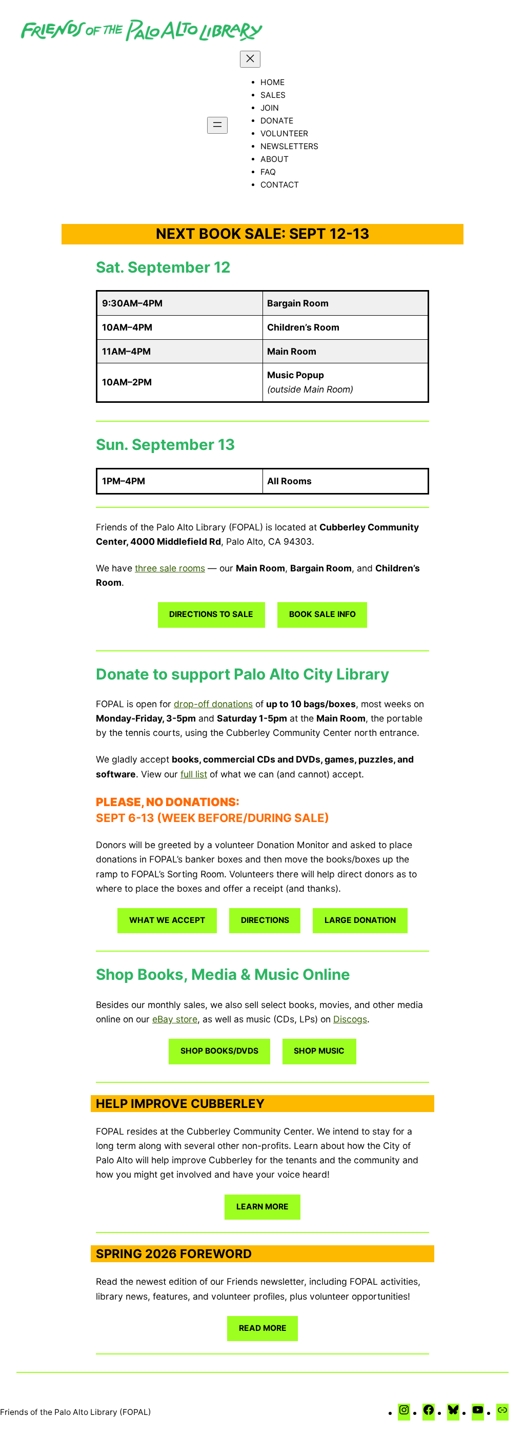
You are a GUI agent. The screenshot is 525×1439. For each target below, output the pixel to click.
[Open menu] (217, 125)
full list (193, 774)
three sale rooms (170, 568)
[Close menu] (250, 59)
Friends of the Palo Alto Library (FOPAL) (75, 1412)
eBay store (174, 1019)
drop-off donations (213, 703)
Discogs (350, 1019)
